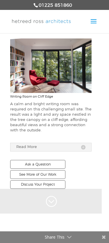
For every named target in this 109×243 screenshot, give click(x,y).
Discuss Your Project (38, 184)
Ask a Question (38, 164)
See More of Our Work (37, 174)
